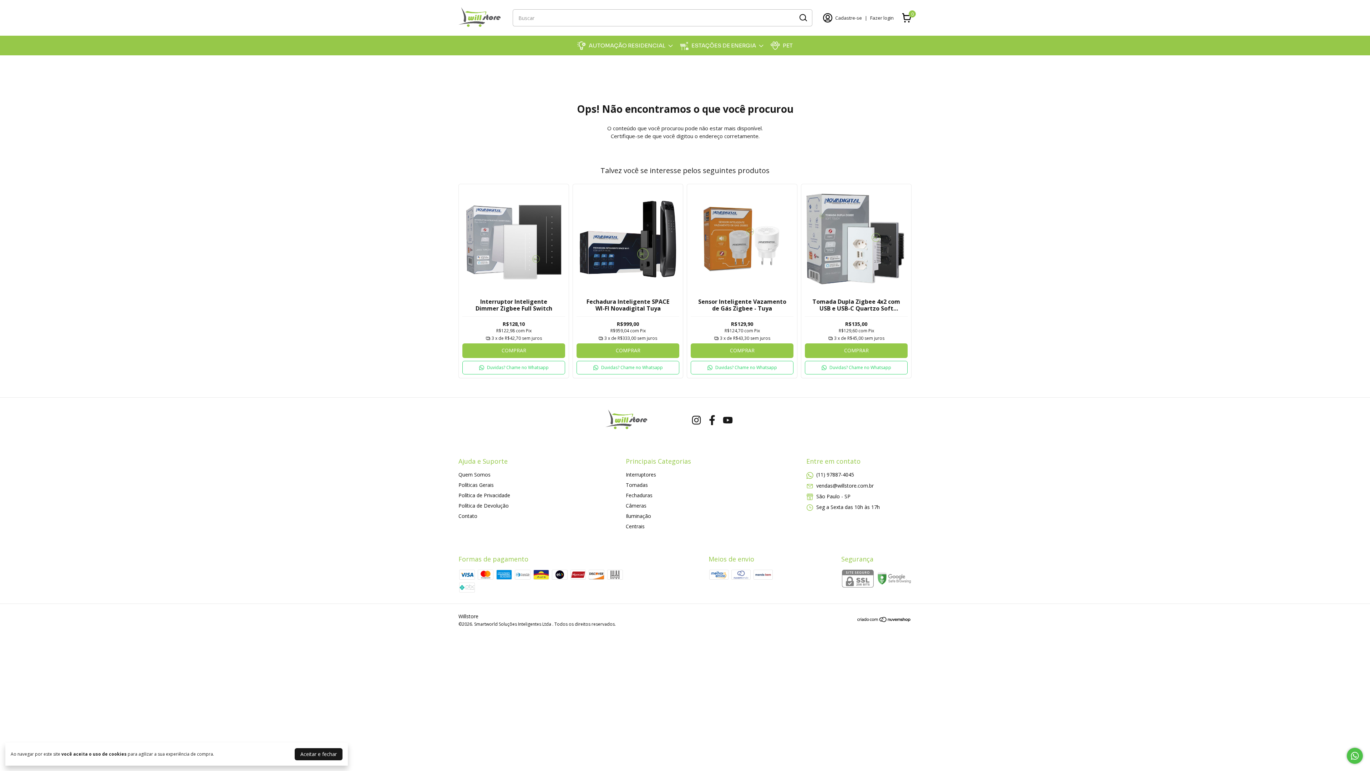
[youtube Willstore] (728, 420)
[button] (513, 367)
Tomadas (637, 485)
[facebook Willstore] (712, 420)
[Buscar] (803, 17)
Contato (467, 516)
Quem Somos (474, 474)
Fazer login (882, 18)
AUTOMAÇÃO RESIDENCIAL (627, 45)
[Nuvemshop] (884, 620)
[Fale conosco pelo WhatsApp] (1355, 756)
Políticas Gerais (476, 485)
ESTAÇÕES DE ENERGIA (723, 45)
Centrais (635, 526)
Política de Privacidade (484, 495)
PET (788, 45)
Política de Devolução (483, 505)
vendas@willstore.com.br (845, 485)
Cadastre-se (848, 18)
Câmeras (636, 505)
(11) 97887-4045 (835, 474)
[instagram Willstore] (696, 420)
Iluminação (638, 516)
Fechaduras (639, 495)
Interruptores (641, 474)
